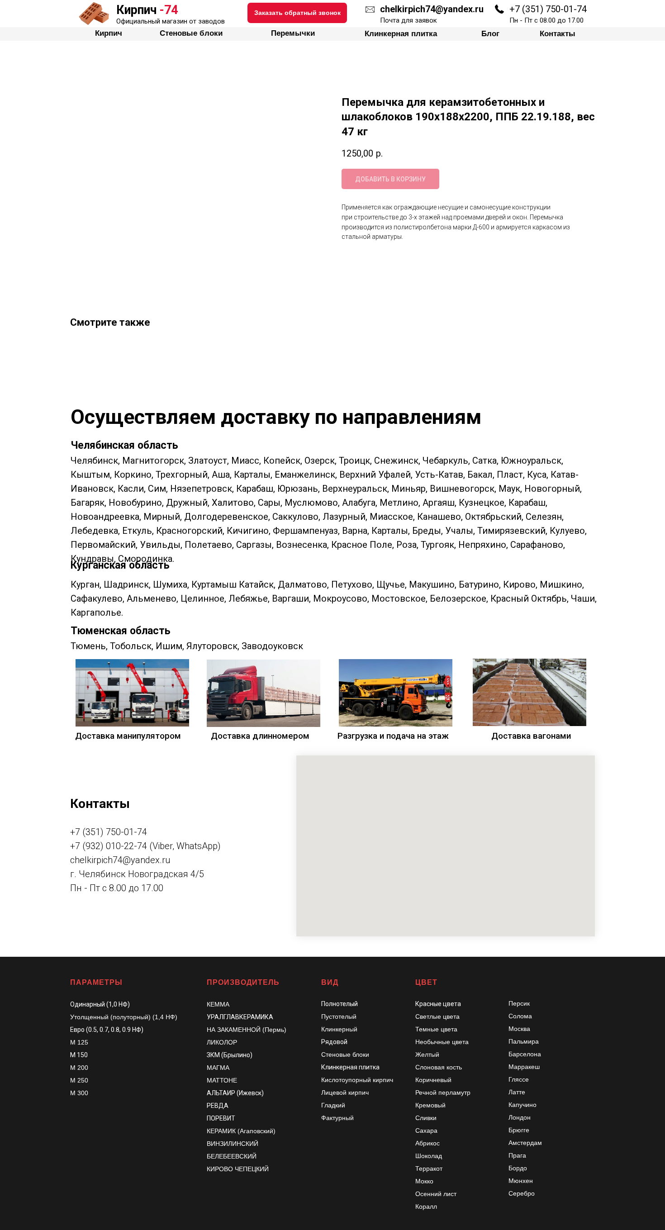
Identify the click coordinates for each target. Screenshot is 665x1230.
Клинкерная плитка (394, 13)
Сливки (426, 1117)
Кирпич (126, 13)
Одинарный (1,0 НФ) (100, 1004)
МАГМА (218, 1067)
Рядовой (334, 1041)
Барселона (524, 1054)
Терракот (428, 1168)
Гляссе (518, 1079)
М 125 (79, 1042)
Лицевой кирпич (345, 1092)
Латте (516, 1092)
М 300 (79, 1093)
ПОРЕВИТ (221, 1118)
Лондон (519, 1117)
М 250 (79, 1080)
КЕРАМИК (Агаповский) (241, 1131)
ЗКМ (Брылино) (229, 1055)
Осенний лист (435, 1193)
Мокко (424, 1181)
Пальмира (523, 1041)
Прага (517, 1155)
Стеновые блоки (208, 13)
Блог (473, 13)
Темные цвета (436, 1029)
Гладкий (333, 1105)
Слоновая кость (438, 1067)
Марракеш (524, 1066)
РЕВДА (217, 1105)
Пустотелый (338, 1016)
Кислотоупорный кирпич (357, 1079)
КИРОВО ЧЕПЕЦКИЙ (238, 1169)
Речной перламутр (442, 1092)
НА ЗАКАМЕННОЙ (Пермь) (246, 1029)
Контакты (535, 13)
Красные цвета (438, 1003)
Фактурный (337, 1117)
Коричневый (433, 1079)
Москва (519, 1028)
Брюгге (518, 1130)
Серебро (521, 1193)
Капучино (522, 1104)
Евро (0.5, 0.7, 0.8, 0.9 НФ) (106, 1029)
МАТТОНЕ (222, 1080)
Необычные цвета (442, 1041)
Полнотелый (339, 1003)
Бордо (517, 1168)
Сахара (426, 1130)
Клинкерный (339, 1029)
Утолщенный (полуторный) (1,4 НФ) (123, 1017)
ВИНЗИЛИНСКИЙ (232, 1143)
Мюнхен (520, 1180)
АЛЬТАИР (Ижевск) (235, 1093)
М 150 (79, 1055)
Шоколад (428, 1155)
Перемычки (300, 13)
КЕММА (218, 1004)
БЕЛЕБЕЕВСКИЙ (231, 1156)
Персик (519, 1003)
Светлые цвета (437, 1016)
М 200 (79, 1067)
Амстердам (525, 1142)
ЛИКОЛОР (222, 1042)
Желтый (427, 1054)
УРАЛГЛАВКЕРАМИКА (240, 1017)
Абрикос (427, 1143)
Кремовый (430, 1105)
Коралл (426, 1206)
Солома (520, 1016)
